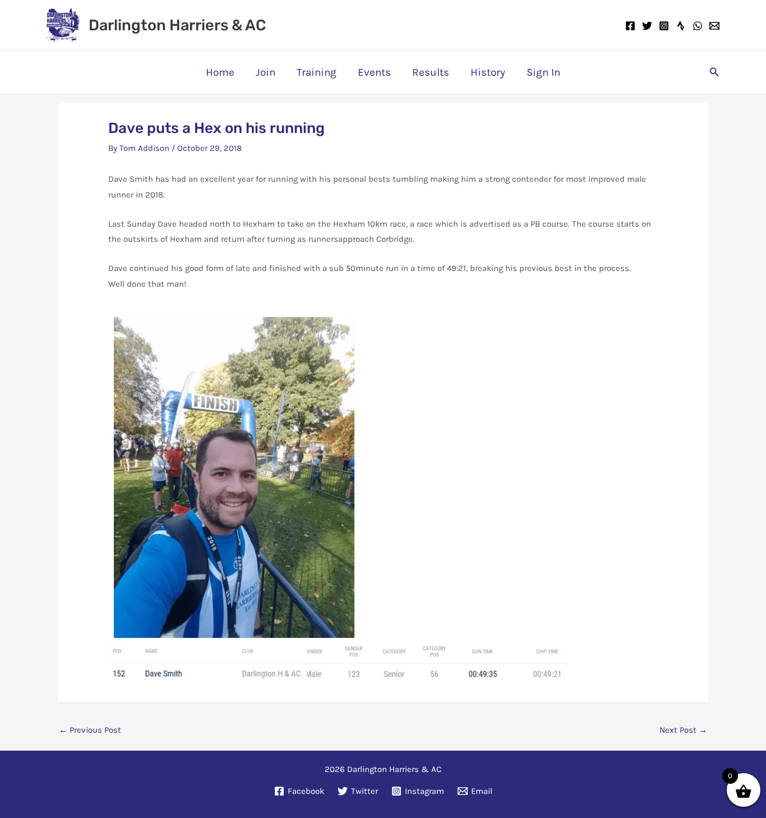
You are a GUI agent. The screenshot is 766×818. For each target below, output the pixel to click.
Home (220, 72)
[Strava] (681, 26)
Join (265, 72)
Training (316, 72)
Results (430, 72)
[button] (714, 72)
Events (374, 72)
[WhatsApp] (698, 26)
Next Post (683, 730)
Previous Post (90, 730)
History (487, 72)
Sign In (543, 72)
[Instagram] (664, 26)
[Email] (714, 26)
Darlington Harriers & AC (177, 25)
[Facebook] (630, 26)
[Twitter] (647, 26)
